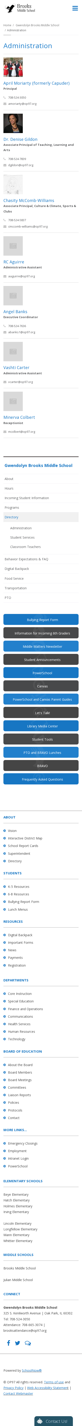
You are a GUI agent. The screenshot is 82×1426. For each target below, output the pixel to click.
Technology (16, 1039)
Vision (12, 830)
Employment (17, 1151)
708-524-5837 (17, 220)
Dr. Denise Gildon (20, 139)
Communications (20, 1016)
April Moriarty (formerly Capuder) (36, 83)
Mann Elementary (16, 1235)
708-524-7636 (17, 326)
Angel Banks (15, 311)
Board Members (20, 1072)
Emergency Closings (23, 1143)
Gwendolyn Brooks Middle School (37, 25)
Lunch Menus (18, 909)
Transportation (16, 588)
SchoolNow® (32, 1370)
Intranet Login (18, 1158)
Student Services (22, 537)
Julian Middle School (18, 1280)
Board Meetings (20, 1080)
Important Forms (20, 942)
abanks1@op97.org (21, 332)
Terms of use (54, 1382)
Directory (11, 517)
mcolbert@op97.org (21, 432)
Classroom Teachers (25, 547)
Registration (17, 965)
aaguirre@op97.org (21, 276)
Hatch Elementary (16, 1200)
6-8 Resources (18, 894)
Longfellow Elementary (20, 1229)
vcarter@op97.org (20, 382)
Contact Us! (56, 1421)
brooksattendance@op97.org (24, 1330)
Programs (12, 507)
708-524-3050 (17, 97)
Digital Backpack (17, 568)
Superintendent (19, 853)
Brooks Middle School (19, 1268)
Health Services (19, 1024)
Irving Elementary (16, 1212)
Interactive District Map (25, 838)
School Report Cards (23, 846)
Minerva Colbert (19, 417)
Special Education (21, 1001)
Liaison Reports (19, 1095)
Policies (13, 1102)
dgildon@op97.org (20, 165)
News (12, 950)
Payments (15, 957)
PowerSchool (18, 1166)
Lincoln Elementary (17, 1223)
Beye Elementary (15, 1194)
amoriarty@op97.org (22, 104)
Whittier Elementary (17, 1241)
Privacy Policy (13, 1388)
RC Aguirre (13, 262)
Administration (21, 528)
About (9, 479)
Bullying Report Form (23, 901)
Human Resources (21, 1031)
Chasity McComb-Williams (28, 200)
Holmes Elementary (17, 1206)
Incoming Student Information (27, 498)
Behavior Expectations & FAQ (26, 559)
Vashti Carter (16, 367)
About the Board (20, 1065)
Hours (9, 488)
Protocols (15, 1110)
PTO (14, 598)
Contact (14, 1118)
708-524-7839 (17, 159)
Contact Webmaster (18, 1393)
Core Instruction (20, 993)
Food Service (14, 578)
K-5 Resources (18, 886)
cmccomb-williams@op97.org (28, 226)
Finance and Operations (25, 1009)
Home (7, 25)
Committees (17, 1087)
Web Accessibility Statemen (47, 1388)
